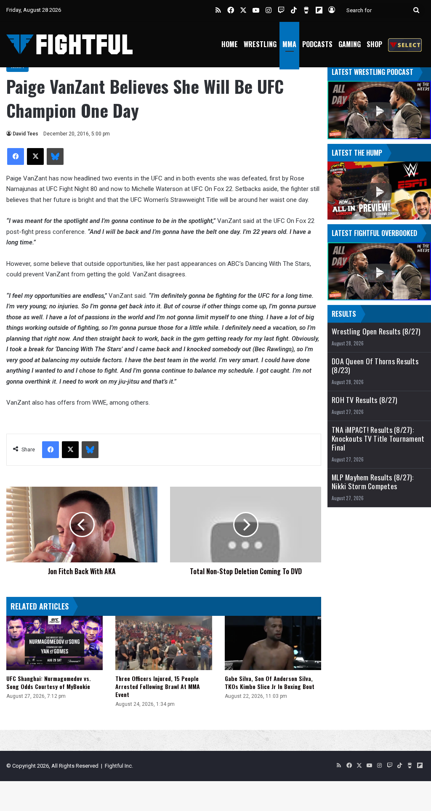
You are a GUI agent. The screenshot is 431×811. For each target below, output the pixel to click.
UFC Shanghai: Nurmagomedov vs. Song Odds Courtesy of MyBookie (48, 682)
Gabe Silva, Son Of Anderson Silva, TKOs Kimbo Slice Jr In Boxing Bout (269, 682)
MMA (289, 44)
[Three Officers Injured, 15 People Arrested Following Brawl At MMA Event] (163, 643)
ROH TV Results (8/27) (364, 399)
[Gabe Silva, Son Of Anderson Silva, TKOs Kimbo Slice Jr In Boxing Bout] (273, 643)
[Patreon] (405, 44)
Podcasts (317, 44)
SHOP (374, 44)
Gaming (349, 44)
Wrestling (260, 44)
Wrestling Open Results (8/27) (376, 331)
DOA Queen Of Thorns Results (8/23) (375, 365)
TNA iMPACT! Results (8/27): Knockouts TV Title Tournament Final (378, 438)
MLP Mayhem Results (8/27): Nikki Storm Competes (373, 481)
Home (229, 44)
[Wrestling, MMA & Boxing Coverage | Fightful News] (69, 44)
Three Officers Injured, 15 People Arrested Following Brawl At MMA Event (157, 686)
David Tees (25, 134)
